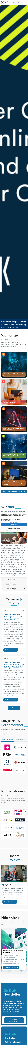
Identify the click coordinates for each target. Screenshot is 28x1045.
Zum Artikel (6, 339)
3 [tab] (12, 343)
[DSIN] (5, 2)
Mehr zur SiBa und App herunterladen (13, 507)
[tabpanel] (14, 175)
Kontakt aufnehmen (10, 983)
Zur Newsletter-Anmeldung (13, 1036)
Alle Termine (13, 723)
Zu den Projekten (8, 917)
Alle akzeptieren (14, 524)
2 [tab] (10, 343)
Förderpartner (20, 755)
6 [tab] (16, 343)
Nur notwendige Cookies (14, 528)
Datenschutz (14, 530)
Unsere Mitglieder (7, 755)
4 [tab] (13, 343)
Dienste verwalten (13, 522)
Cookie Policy (8, 530)
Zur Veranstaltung (12, 665)
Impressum (19, 530)
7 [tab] (17, 343)
